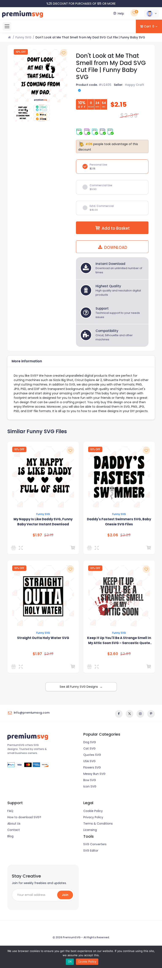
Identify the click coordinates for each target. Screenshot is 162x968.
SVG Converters (95, 844)
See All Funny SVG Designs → (81, 687)
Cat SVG (89, 748)
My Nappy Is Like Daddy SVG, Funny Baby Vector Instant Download (43, 521)
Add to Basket (116, 228)
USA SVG (89, 761)
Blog (10, 836)
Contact (13, 830)
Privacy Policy (93, 817)
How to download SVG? (24, 817)
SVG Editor (90, 850)
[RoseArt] (14, 548)
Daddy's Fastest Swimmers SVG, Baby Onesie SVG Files (119, 521)
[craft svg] (14, 666)
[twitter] (129, 714)
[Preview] (21, 548)
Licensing (90, 830)
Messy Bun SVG (94, 774)
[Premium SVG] (90, 548)
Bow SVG (89, 780)
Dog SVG (89, 742)
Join (65, 895)
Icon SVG (89, 786)
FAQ (10, 811)
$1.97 (37, 535)
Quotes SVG (92, 755)
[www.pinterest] (151, 714)
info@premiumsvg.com (32, 712)
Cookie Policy (93, 811)
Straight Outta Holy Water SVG (43, 638)
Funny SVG (23, 37)
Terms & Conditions (98, 823)
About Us (13, 823)
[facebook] (119, 714)
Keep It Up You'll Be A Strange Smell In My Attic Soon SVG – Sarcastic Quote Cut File (119, 641)
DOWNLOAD (115, 247)
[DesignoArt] (90, 666)
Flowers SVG (92, 767)
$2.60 (112, 653)
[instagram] (140, 714)
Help (121, 13)
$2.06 (112, 535)
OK (70, 961)
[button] (151, 13)
